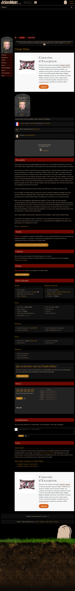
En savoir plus (67, 43)
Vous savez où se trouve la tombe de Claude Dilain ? (31, 245)
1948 (34, 123)
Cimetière (22, 37)
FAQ (37, 521)
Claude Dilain (31, 37)
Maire (54, 294)
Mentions (42, 521)
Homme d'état (61, 292)
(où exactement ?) (30, 135)
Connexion (71, 3)
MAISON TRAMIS (65, 65)
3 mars (45, 123)
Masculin (23, 296)
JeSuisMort (9, 2)
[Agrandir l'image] (33, 58)
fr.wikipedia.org (24, 226)
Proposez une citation (21, 260)
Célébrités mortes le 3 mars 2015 (27, 464)
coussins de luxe (43, 82)
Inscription (71, 1)
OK (44, 44)
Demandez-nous (22, 376)
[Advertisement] (37, 23)
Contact (56, 521)
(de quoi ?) (36, 129)
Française (34, 292)
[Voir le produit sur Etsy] (27, 65)
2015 (48, 123)
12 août (31, 123)
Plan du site (49, 521)
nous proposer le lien (47, 453)
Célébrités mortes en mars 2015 (26, 466)
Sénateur (59, 294)
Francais (22, 123)
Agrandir (43, 87)
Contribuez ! (45, 150)
